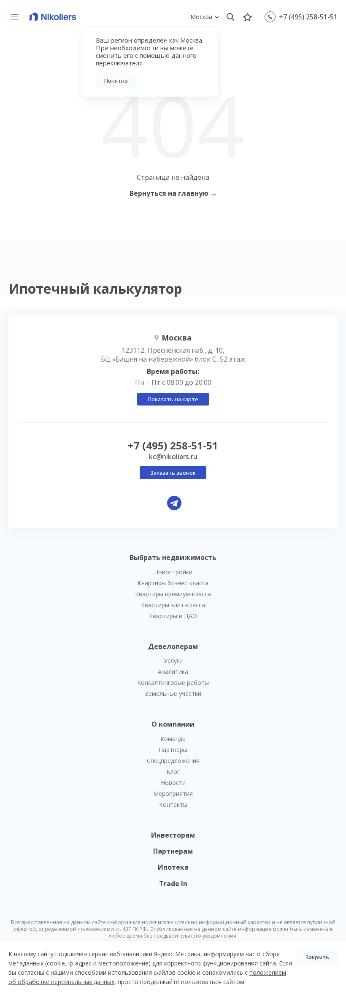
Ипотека (173, 867)
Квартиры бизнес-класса (173, 583)
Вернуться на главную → (173, 193)
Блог (173, 772)
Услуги (173, 661)
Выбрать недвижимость (173, 557)
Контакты (173, 804)
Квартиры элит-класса (173, 605)
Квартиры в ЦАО (173, 616)
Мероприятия (173, 794)
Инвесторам (173, 835)
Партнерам (173, 851)
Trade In (173, 883)
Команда (173, 739)
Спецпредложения (173, 761)
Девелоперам (173, 646)
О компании (173, 724)
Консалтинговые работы (173, 683)
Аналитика (173, 672)
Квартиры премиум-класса (173, 594)
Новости (173, 783)
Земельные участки (173, 693)
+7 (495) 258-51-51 (308, 17)
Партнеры (173, 750)
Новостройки (173, 572)
